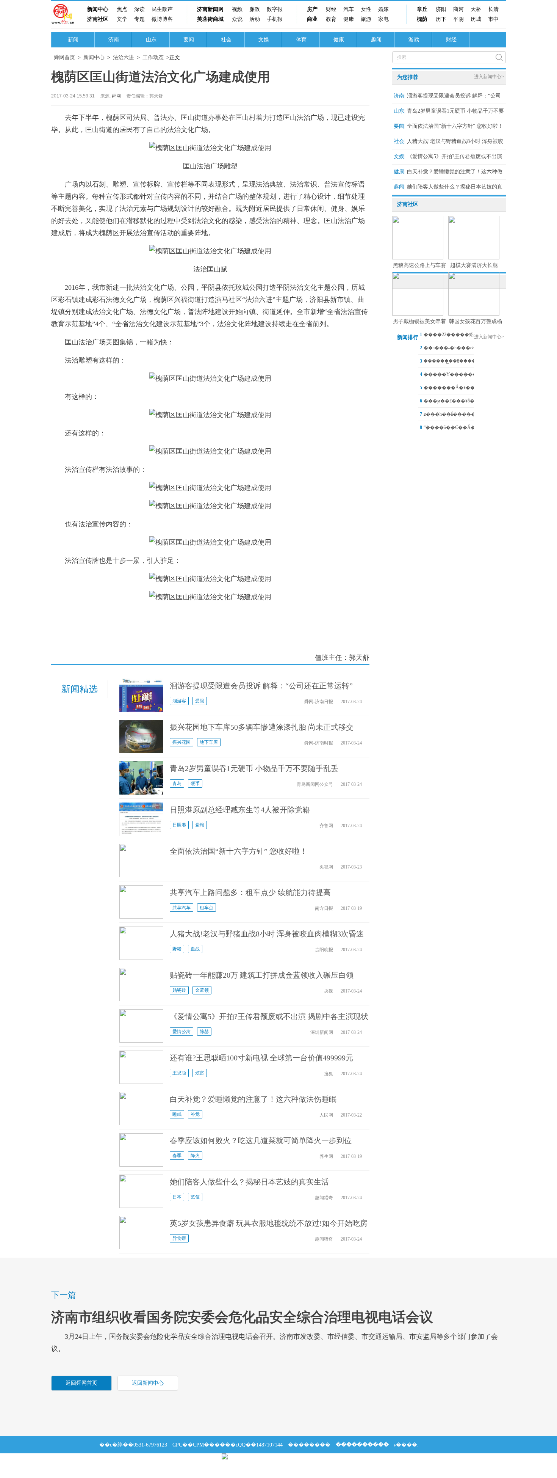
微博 (157, 19)
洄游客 (179, 701)
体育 (301, 39)
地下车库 (209, 742)
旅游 (366, 19)
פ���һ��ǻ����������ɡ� (464, 414)
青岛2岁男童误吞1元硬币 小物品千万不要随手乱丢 (254, 768)
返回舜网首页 (81, 1383)
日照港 (179, 825)
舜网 (116, 96)
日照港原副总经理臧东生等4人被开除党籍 (240, 810)
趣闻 (376, 39)
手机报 (275, 19)
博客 (167, 19)
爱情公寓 (181, 1031)
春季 (176, 1155)
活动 (254, 19)
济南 (113, 39)
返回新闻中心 (148, 1383)
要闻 (188, 39)
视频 (237, 9)
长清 (493, 9)
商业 (312, 19)
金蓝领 (202, 990)
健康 (348, 19)
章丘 (422, 9)
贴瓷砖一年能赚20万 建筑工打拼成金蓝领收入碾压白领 (262, 975)
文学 (122, 19)
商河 (458, 9)
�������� (309, 1445)
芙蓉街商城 (210, 19)
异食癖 (179, 1238)
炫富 (199, 1073)
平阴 (458, 19)
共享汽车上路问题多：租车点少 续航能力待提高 (250, 892)
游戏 (413, 39)
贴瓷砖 (179, 990)
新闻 (73, 39)
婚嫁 (383, 9)
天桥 (476, 9)
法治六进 (123, 57)
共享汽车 (181, 907)
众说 (237, 19)
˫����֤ (405, 1445)
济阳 (441, 9)
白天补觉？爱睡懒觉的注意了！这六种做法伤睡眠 (253, 1099)
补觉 (195, 1114)
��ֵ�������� (362, 1445)
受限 (199, 701)
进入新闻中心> (489, 76)
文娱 (263, 39)
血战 (195, 949)
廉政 (254, 9)
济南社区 (97, 19)
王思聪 (179, 1073)
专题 (139, 19)
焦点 (122, 9)
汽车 (348, 9)
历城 (476, 19)
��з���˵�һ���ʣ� (451, 347)
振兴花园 (181, 742)
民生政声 (162, 9)
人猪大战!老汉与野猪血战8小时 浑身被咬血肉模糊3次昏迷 (267, 934)
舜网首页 (64, 57)
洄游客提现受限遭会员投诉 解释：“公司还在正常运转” (261, 686)
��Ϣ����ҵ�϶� (125, 1462)
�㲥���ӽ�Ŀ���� (186, 1462)
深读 (139, 9)
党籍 (199, 825)
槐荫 (422, 19)
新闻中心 (97, 9)
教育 (331, 19)
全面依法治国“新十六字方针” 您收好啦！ (238, 851)
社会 (226, 39)
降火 (195, 1155)
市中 (493, 19)
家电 (383, 19)
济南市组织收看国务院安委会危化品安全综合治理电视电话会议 (242, 1317)
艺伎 (195, 1197)
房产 (312, 9)
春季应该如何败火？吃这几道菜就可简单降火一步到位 (261, 1140)
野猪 (176, 949)
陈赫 (204, 1031)
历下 (441, 19)
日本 (176, 1197)
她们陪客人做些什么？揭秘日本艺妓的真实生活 (249, 1182)
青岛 (176, 783)
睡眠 (176, 1114)
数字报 (275, 9)
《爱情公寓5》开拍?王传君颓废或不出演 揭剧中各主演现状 (269, 1016)
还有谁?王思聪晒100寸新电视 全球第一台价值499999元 (261, 1058)
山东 (151, 39)
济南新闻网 (210, 9)
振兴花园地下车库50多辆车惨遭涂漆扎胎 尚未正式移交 (262, 727)
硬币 (195, 783)
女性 (366, 9)
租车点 (206, 907)
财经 (331, 9)
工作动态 (153, 57)
